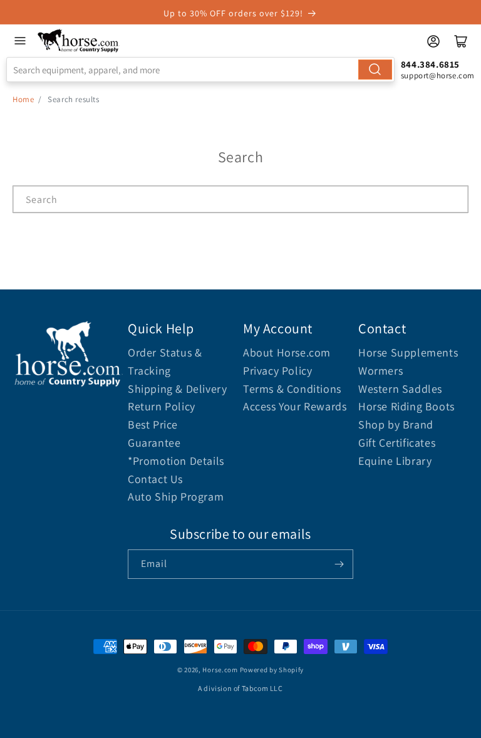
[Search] (375, 70)
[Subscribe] (339, 564)
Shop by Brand (395, 424)
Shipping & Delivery (177, 389)
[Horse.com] (79, 40)
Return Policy (161, 406)
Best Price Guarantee (154, 433)
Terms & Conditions (292, 389)
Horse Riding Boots (406, 406)
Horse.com (219, 669)
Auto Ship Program (176, 496)
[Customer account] (433, 41)
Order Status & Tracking (165, 361)
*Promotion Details (176, 461)
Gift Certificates (396, 442)
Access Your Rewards (294, 406)
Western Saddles (400, 389)
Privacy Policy (277, 370)
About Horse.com (287, 352)
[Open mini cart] (461, 41)
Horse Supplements (408, 352)
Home (23, 99)
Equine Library (395, 461)
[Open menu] (20, 41)
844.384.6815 (430, 64)
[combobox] (200, 69)
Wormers (380, 370)
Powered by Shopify (272, 669)
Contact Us (155, 479)
